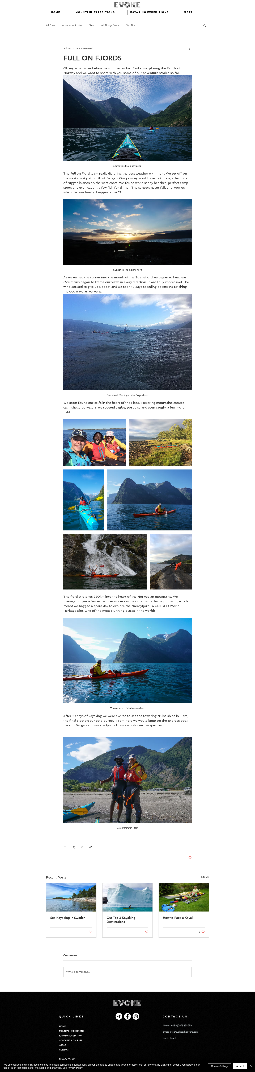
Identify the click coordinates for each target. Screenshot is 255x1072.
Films (91, 25)
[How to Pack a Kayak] (184, 897)
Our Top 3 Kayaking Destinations (121, 920)
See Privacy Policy (72, 1067)
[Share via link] (90, 847)
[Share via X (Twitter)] (73, 847)
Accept (240, 1066)
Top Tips (130, 25)
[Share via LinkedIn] (82, 847)
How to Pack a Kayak (178, 918)
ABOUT (62, 1045)
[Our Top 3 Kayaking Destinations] (128, 897)
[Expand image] (94, 442)
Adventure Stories (72, 25)
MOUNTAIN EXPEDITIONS (71, 1031)
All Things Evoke (110, 25)
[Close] (251, 1066)
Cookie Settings (219, 1066)
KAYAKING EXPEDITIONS (71, 1035)
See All (205, 876)
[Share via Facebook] (65, 847)
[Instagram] (136, 1016)
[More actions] (190, 48)
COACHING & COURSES (70, 1040)
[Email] (119, 1016)
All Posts (50, 25)
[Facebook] (127, 1016)
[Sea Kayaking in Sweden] (71, 897)
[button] (204, 25)
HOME (62, 1026)
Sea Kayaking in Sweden (67, 918)
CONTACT (64, 1049)
